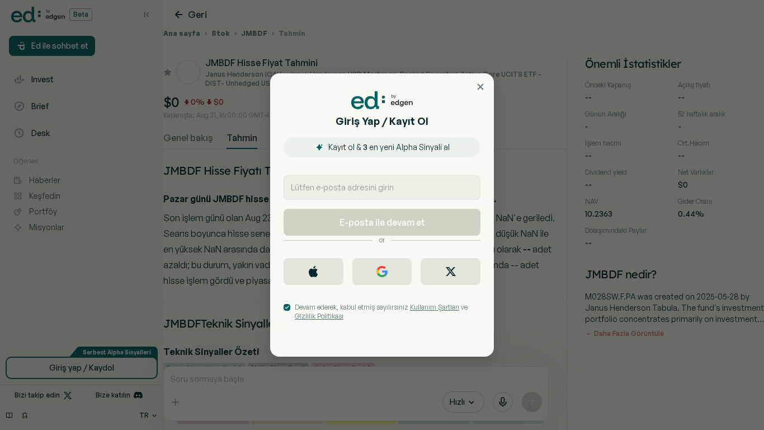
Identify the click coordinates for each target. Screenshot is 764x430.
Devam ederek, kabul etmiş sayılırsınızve (381, 311)
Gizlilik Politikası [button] (319, 316)
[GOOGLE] (382, 271)
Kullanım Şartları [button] (434, 307)
